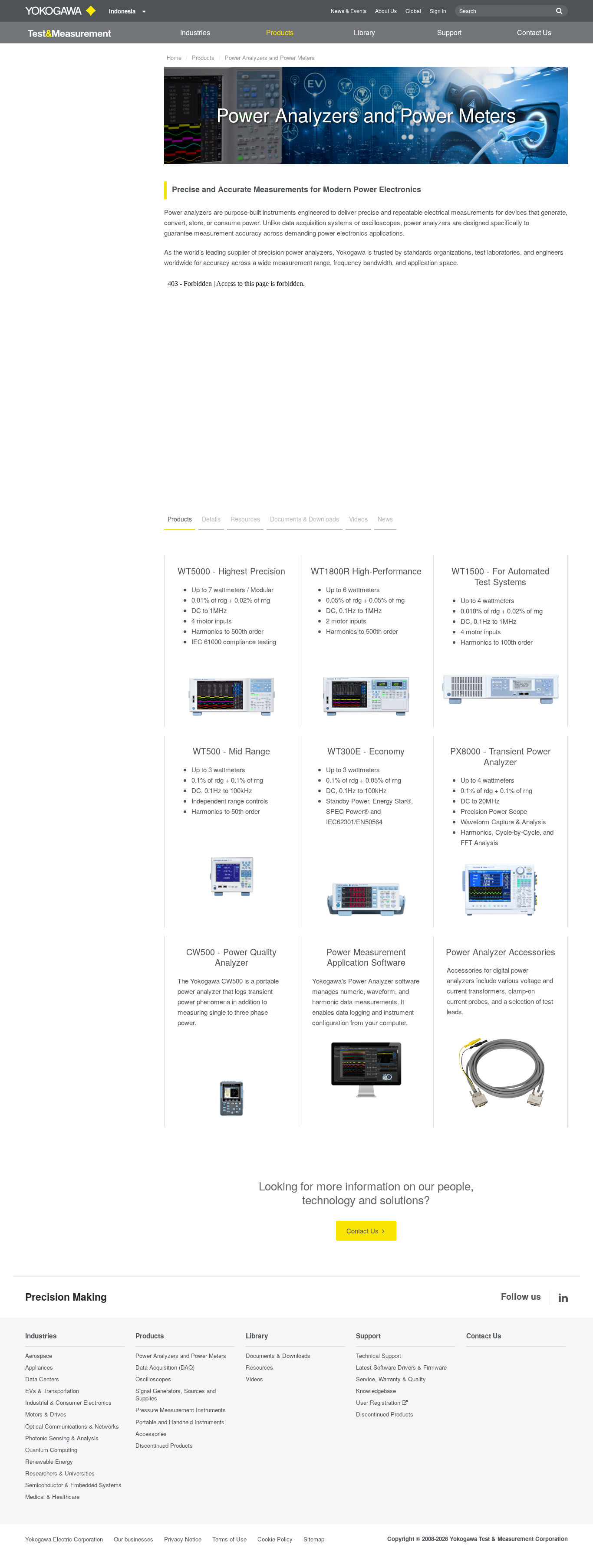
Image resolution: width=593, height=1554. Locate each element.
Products (279, 32)
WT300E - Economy (366, 750)
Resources (259, 1367)
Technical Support (378, 1355)
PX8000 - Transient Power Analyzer (500, 756)
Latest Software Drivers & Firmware (401, 1367)
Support (449, 32)
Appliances (39, 1367)
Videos (254, 1379)
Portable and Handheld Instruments (179, 1422)
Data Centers (42, 1379)
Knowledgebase (376, 1391)
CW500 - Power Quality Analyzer (231, 957)
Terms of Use (229, 1539)
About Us (386, 10)
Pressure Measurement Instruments (180, 1410)
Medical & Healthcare (52, 1496)
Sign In (438, 10)
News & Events (348, 10)
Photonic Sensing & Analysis (62, 1438)
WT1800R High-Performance (366, 570)
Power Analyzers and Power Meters (180, 1355)
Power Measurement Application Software (366, 957)
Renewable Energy (49, 1461)
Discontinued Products (164, 1445)
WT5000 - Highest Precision (231, 570)
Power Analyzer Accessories (500, 951)
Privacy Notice (182, 1539)
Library (364, 32)
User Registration (378, 1402)
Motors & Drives (45, 1414)
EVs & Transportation (52, 1391)
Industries (195, 32)
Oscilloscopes (153, 1379)
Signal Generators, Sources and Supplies (175, 1394)
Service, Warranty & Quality (391, 1379)
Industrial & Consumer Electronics (68, 1402)
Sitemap (313, 1539)
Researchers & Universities (60, 1473)
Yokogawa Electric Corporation (64, 1539)
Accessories (151, 1433)
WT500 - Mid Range (231, 750)
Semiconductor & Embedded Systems (73, 1485)
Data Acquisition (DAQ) (164, 1367)
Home (174, 57)
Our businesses (133, 1539)
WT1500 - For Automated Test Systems (500, 576)
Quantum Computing (51, 1450)
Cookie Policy (275, 1539)
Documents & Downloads (278, 1355)
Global (413, 10)
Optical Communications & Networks (72, 1426)
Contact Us (534, 32)
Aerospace (38, 1355)
